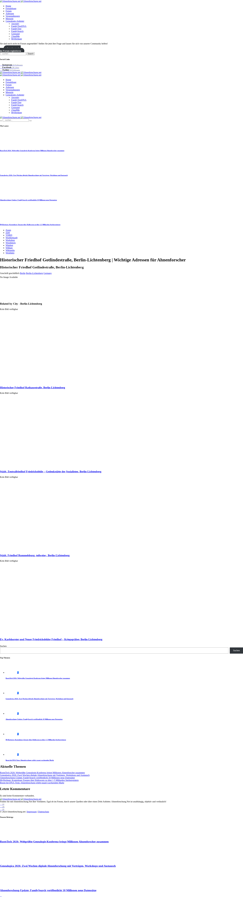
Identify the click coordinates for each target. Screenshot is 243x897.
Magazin (9, 18)
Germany (47, 273)
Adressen (10, 13)
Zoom (8, 230)
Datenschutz (43, 811)
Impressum (32, 811)
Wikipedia (10, 250)
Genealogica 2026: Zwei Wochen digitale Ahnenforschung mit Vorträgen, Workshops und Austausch (34, 175)
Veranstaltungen (13, 16)
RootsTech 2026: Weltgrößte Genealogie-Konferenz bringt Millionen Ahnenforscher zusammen (32, 150)
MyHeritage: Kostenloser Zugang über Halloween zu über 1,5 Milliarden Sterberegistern (30, 224)
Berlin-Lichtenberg (34, 273)
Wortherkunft (11, 238)
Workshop (10, 240)
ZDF (8, 232)
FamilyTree (16, 29)
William (9, 248)
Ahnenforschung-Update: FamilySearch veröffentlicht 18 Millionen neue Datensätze (28, 200)
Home (8, 6)
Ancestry (15, 23)
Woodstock (11, 243)
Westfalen (10, 253)
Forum (9, 11)
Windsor (9, 245)
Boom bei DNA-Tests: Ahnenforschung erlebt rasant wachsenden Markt (30, 760)
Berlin (22, 273)
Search (30, 54)
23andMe (15, 36)
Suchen (3, 646)
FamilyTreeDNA (18, 26)
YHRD (9, 235)
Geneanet (15, 34)
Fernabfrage (11, 8)
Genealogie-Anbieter (15, 21)
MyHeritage (16, 39)
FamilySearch (17, 31)
